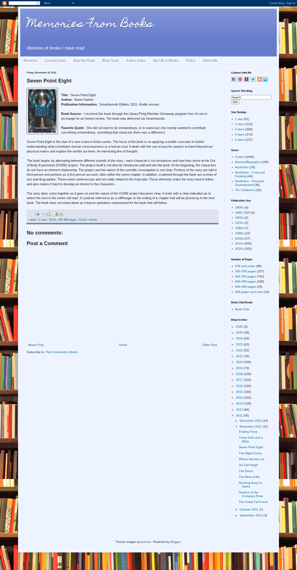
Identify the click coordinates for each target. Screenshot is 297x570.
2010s (53, 219)
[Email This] (45, 214)
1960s (239, 217)
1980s (239, 228)
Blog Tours (110, 60)
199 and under (245, 266)
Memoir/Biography (247, 162)
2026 (240, 326)
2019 (240, 368)
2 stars (42, 219)
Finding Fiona (248, 431)
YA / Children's (245, 190)
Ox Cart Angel (248, 465)
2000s (239, 238)
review (93, 219)
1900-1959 (242, 212)
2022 (240, 350)
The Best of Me (249, 477)
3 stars (239, 129)
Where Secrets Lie (251, 459)
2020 (240, 362)
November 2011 (251, 426)
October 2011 (249, 509)
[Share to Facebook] (57, 214)
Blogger (175, 542)
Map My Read (84, 60)
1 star (239, 119)
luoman (146, 542)
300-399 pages (245, 276)
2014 (240, 397)
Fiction (82, 219)
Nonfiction (242, 167)
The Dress (246, 471)
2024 (240, 338)
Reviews (30, 60)
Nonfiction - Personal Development (249, 183)
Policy (190, 60)
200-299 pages (245, 271)
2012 (240, 409)
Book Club (242, 309)
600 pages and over (249, 292)
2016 (240, 386)
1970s (239, 223)
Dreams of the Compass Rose (251, 494)
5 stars (239, 139)
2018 (240, 374)
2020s (239, 248)
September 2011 (251, 515)
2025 (240, 332)
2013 (240, 403)
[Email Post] (37, 213)
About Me (210, 60)
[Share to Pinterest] (61, 214)
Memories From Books (90, 24)
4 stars (239, 134)
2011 (239, 415)
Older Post (209, 345)
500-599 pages (245, 286)
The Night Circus (250, 453)
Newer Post (36, 345)
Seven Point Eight (251, 447)
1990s (239, 233)
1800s (239, 207)
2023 (240, 344)
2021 (240, 356)
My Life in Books (166, 60)
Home (123, 345)
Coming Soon (55, 60)
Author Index (136, 60)
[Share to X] (53, 214)
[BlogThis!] (49, 214)
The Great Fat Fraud (253, 502)
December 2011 (251, 420)
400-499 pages (67, 219)
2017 (240, 380)
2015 (240, 391)
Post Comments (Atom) (62, 352)
